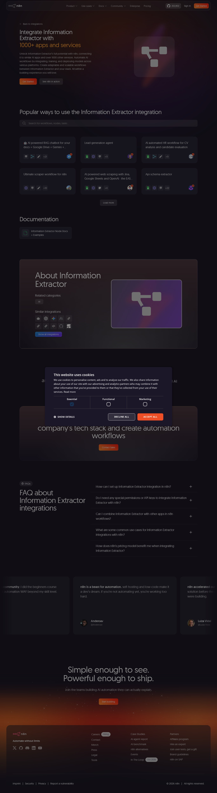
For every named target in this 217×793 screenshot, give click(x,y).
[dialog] (108, 396)
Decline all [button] (121, 416)
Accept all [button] (150, 416)
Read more (70, 391)
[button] (64, 417)
